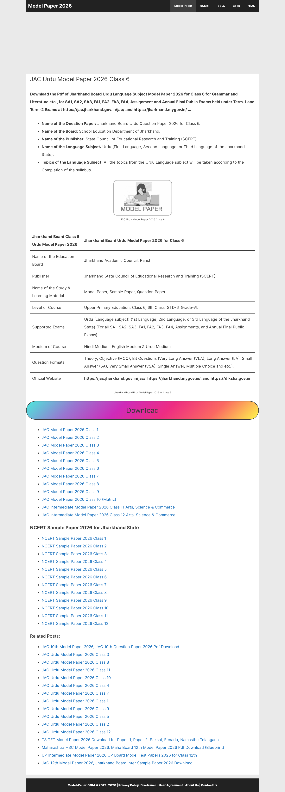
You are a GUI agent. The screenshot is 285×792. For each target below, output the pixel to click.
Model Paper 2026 (50, 6)
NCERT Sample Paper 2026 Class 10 (75, 608)
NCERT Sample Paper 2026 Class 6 (74, 577)
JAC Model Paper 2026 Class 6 (70, 468)
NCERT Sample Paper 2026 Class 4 (74, 561)
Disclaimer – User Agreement (162, 785)
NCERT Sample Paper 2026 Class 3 (74, 553)
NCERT (205, 6)
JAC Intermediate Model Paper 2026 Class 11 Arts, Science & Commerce (108, 507)
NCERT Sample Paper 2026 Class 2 (74, 546)
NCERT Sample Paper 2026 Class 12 (75, 623)
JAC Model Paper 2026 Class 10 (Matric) (79, 499)
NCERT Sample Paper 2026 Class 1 (74, 538)
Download (142, 410)
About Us (192, 785)
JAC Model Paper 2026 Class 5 (70, 460)
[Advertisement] (142, 42)
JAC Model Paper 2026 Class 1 (70, 429)
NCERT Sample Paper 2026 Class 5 (74, 569)
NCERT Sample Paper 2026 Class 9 (74, 600)
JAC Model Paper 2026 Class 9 (70, 491)
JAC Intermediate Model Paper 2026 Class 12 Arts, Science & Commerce (108, 515)
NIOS (251, 6)
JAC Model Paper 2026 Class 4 (70, 453)
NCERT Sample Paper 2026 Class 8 (74, 592)
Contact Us (209, 785)
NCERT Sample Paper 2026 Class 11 (75, 615)
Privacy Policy (128, 785)
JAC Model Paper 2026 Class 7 (70, 476)
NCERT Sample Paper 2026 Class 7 (74, 584)
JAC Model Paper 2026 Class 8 (70, 484)
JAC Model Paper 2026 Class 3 (70, 445)
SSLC (221, 6)
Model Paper (183, 6)
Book (236, 6)
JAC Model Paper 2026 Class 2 (70, 437)
